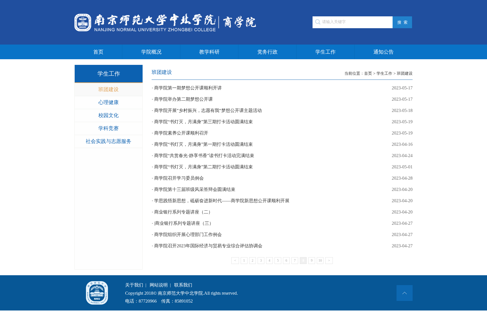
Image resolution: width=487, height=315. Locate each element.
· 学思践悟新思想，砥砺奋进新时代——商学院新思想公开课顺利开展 (282, 200)
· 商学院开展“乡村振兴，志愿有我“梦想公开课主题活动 (282, 110)
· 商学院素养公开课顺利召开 (282, 133)
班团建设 (108, 89)
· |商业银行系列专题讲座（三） (282, 223)
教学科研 (209, 52)
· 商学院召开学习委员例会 (282, 178)
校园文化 (108, 115)
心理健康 (108, 102)
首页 (98, 52)
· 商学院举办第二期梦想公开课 (282, 99)
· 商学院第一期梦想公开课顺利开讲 (282, 87)
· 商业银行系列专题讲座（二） (282, 212)
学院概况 (151, 52)
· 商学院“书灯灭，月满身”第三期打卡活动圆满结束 (282, 121)
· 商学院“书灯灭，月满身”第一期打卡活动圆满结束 (282, 144)
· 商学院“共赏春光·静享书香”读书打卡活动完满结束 (282, 155)
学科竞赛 (108, 128)
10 (320, 261)
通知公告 (383, 52)
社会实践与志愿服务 (108, 141)
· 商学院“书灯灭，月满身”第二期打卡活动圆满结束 (282, 166)
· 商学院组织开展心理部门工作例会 (282, 234)
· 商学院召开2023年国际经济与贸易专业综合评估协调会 (282, 245)
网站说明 (159, 285)
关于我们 (134, 285)
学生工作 (325, 52)
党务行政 (267, 52)
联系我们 (183, 285)
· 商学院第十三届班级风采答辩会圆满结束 (282, 189)
